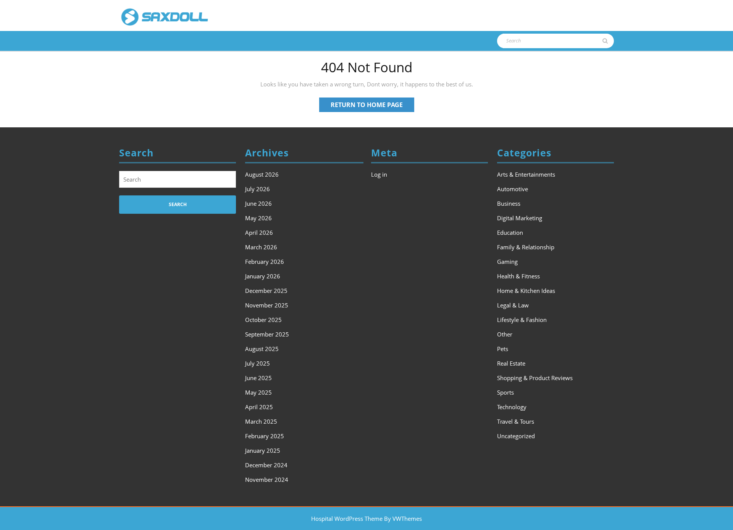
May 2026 (258, 218)
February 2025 (264, 436)
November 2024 (266, 479)
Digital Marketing (519, 218)
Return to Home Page (372, 106)
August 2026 (262, 174)
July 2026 (257, 189)
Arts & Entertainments (526, 174)
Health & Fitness (518, 276)
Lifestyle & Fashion (522, 320)
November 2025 (266, 305)
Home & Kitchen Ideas (526, 290)
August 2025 (262, 349)
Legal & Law (513, 305)
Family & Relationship (525, 247)
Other (504, 334)
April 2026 (259, 232)
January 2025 (262, 450)
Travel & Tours (515, 421)
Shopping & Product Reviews (535, 378)
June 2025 (258, 378)
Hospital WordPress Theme (347, 518)
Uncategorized (516, 436)
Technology (511, 407)
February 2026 (264, 261)
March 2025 (261, 421)
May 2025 (258, 392)
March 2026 (261, 247)
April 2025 (259, 407)
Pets (502, 349)
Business (508, 203)
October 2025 (263, 320)
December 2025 (266, 290)
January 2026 (262, 276)
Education (510, 232)
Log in (379, 174)
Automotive (512, 189)
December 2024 (266, 465)
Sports (505, 392)
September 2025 (267, 334)
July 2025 (257, 363)
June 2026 (258, 203)
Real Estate (511, 363)
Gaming (507, 261)
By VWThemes (403, 518)
